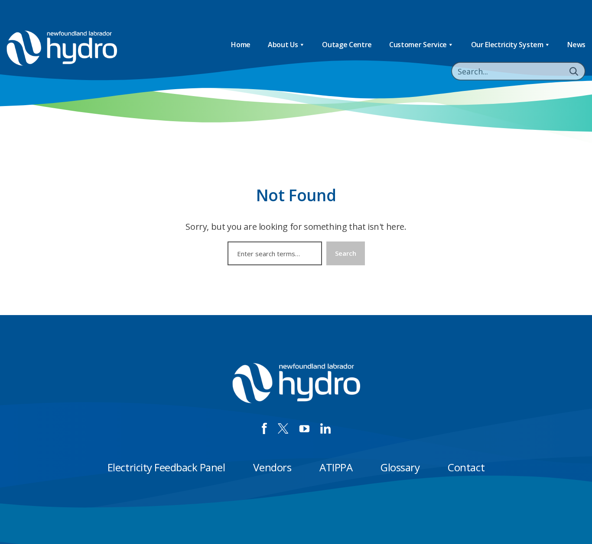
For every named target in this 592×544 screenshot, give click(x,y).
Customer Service (418, 44)
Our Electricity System (507, 44)
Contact (466, 467)
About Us (283, 44)
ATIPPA (335, 467)
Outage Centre (347, 44)
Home (240, 44)
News (576, 44)
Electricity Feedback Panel (166, 467)
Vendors (272, 467)
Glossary (400, 467)
